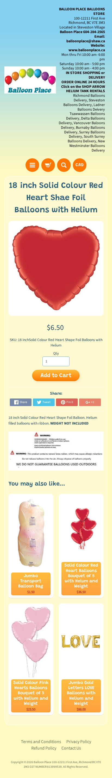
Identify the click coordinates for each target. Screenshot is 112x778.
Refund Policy (43, 748)
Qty (56, 353)
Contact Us (71, 748)
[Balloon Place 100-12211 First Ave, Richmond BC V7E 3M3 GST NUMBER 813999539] (30, 80)
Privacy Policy (78, 742)
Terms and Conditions (41, 742)
